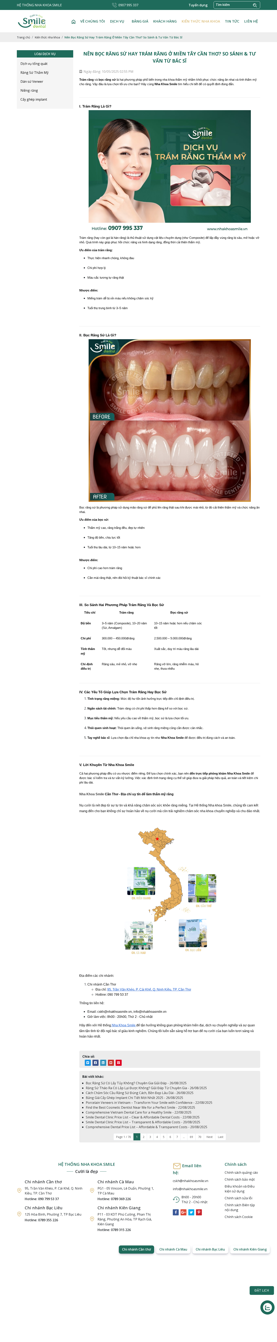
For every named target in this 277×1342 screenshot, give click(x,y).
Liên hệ (251, 21)
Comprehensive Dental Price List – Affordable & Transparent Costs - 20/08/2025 (146, 1127)
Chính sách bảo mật (240, 1179)
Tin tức (232, 21)
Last (220, 1137)
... (184, 1137)
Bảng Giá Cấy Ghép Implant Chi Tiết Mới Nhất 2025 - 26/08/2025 (134, 1097)
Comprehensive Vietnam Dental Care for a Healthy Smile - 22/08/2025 (138, 1112)
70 (199, 1137)
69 (191, 1137)
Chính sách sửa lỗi (238, 1198)
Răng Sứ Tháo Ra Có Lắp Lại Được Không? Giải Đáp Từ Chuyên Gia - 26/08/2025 (146, 1088)
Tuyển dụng (198, 5)
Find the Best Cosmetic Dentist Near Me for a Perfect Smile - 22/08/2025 (140, 1107)
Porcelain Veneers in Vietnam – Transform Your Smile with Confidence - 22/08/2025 (149, 1102)
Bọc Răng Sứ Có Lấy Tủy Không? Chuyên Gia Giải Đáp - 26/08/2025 (136, 1083)
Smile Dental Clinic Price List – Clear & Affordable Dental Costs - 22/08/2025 (143, 1117)
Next (209, 1137)
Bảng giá (140, 21)
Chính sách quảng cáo (241, 1172)
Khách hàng (165, 21)
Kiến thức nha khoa (200, 21)
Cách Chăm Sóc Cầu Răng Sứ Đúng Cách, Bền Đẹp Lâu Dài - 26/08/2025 (139, 1093)
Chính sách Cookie (239, 1217)
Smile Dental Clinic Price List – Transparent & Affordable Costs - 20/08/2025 (143, 1122)
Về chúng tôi (92, 21)
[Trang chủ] (73, 21)
